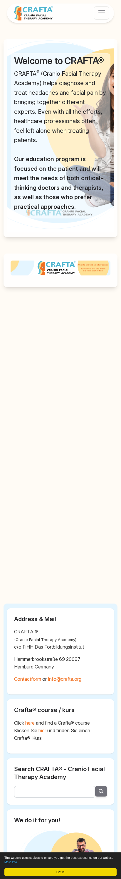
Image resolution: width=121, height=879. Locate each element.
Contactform (27, 679)
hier (42, 730)
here (30, 723)
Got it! (60, 872)
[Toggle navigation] (101, 13)
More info (10, 862)
